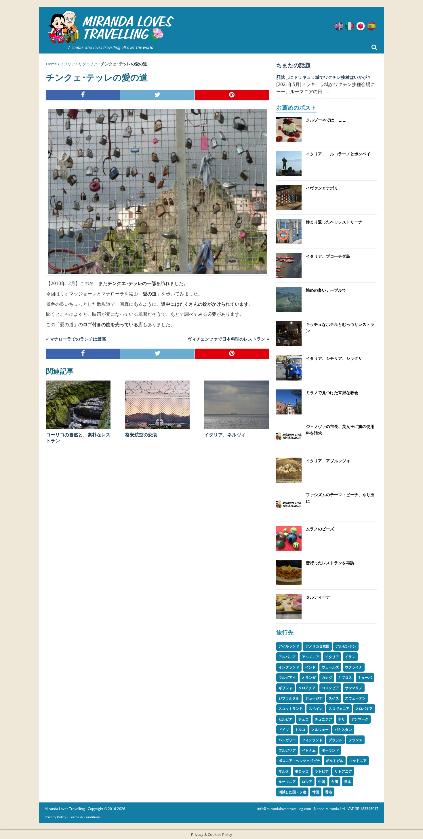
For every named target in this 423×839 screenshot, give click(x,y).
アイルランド (289, 646)
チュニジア (323, 719)
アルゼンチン (346, 646)
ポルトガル (334, 760)
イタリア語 (349, 26)
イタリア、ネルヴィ (225, 434)
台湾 (334, 781)
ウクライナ (353, 667)
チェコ (303, 719)
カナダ (327, 677)
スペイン (316, 708)
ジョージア (314, 698)
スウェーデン (355, 698)
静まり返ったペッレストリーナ (334, 222)
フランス (355, 739)
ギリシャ (285, 687)
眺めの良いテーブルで (326, 290)
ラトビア (322, 771)
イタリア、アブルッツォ (328, 460)
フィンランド (312, 739)
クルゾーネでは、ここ (326, 120)
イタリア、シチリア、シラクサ (334, 358)
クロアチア (307, 687)
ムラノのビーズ (320, 529)
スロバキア (364, 708)
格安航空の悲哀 (141, 434)
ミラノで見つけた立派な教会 (332, 392)
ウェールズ (330, 667)
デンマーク (359, 719)
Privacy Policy (55, 817)
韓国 (315, 792)
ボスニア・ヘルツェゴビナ (299, 760)
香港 (328, 792)
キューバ (365, 677)
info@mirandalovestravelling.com (284, 808)
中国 (321, 781)
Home (51, 63)
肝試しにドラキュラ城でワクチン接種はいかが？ (323, 77)
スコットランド (291, 708)
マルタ (284, 771)
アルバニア (287, 656)
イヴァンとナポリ (322, 188)
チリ (341, 719)
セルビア (285, 719)
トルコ (300, 729)
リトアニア (343, 771)
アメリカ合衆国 (317, 646)
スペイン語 (371, 26)
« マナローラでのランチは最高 (76, 339)
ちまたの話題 (293, 65)
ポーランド (330, 750)
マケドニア (358, 760)
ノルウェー (320, 729)
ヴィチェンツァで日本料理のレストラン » (228, 339)
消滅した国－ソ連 (292, 792)
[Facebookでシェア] (83, 95)
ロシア (307, 781)
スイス (334, 698)
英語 (338, 26)
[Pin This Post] (232, 95)
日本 (347, 781)
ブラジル (335, 739)
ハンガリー (287, 739)
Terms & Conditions (85, 817)
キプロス (345, 677)
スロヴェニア (339, 708)
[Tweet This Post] (157, 95)
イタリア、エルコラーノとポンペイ (338, 153)
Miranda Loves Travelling (65, 808)
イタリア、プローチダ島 (328, 256)
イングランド (289, 667)
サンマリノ (353, 687)
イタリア (67, 63)
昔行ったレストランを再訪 (330, 562)
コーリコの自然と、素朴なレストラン (78, 437)
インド (310, 667)
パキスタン (343, 729)
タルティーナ (318, 597)
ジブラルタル (289, 698)
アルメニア (310, 656)
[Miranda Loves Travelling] (111, 27)
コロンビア (330, 687)
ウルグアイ (287, 677)
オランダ (309, 677)
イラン (350, 656)
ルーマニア (287, 781)
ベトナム (309, 750)
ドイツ (284, 729)
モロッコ (302, 771)
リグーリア (88, 63)
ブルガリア (287, 750)
